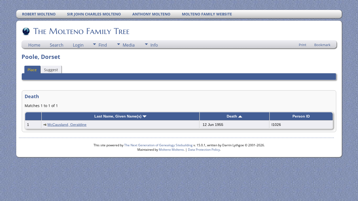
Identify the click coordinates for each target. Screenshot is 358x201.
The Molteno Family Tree (81, 31)
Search (56, 45)
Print (302, 44)
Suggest (51, 69)
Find (103, 45)
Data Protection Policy (204, 149)
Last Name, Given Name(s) (118, 116)
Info (154, 45)
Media (129, 45)
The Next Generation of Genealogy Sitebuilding (158, 145)
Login (78, 45)
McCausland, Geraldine (66, 124)
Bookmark (322, 44)
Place (32, 69)
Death (232, 116)
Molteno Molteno (171, 149)
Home (34, 45)
